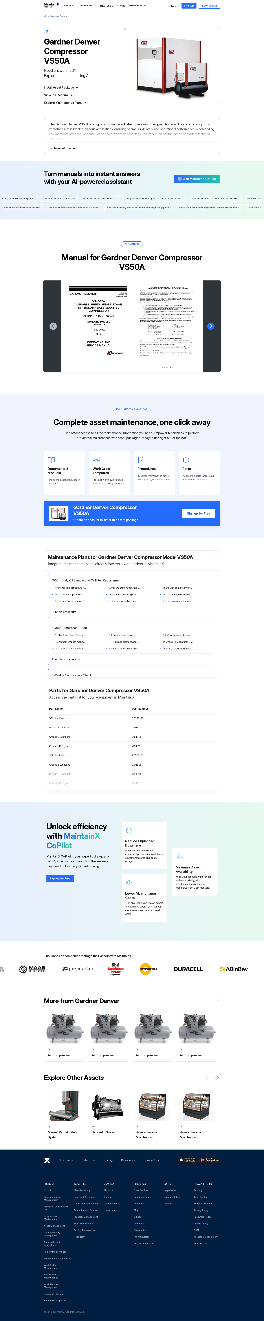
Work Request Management (51, 1286)
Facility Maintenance (55, 1251)
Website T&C (201, 1243)
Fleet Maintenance (84, 1223)
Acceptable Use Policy (206, 1236)
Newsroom (109, 1210)
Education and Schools (86, 1210)
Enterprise (106, 5)
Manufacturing (82, 1190)
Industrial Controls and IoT (56, 1208)
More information (65, 148)
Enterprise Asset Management (52, 1198)
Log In (175, 5)
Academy (139, 1203)
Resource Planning (54, 1294)
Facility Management (85, 1230)
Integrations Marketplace (50, 1218)
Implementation (172, 1197)
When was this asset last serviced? (209, 198)
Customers (66, 1160)
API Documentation (144, 1243)
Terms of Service (203, 1203)
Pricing (121, 5)
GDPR (197, 1230)
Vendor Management (55, 1300)
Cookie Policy (201, 1223)
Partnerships (110, 1203)
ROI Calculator (141, 1236)
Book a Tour (209, 5)
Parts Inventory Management (52, 1234)
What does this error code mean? (168, 198)
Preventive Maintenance (57, 1258)
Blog (136, 1210)
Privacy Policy (201, 1210)
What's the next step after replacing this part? (72, 198)
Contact (168, 1203)
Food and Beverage (84, 1197)
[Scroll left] (207, 1001)
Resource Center (143, 1197)
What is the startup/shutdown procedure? (159, 207)
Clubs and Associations (86, 1203)
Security (198, 1190)
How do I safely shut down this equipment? (123, 198)
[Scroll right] (216, 1001)
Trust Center (200, 1197)
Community (140, 1230)
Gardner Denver (59, 16)
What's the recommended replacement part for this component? (100, 207)
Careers (108, 1197)
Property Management (86, 1217)
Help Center (170, 1190)
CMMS (47, 1190)
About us (108, 1190)
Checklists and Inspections (52, 1243)
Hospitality (79, 1236)
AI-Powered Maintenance (51, 1276)
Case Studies (141, 1190)
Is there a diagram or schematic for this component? (212, 207)
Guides (137, 1217)
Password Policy (202, 1217)
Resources (128, 1160)
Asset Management (54, 1226)
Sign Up (189, 5)
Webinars (139, 1223)
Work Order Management (51, 1266)
